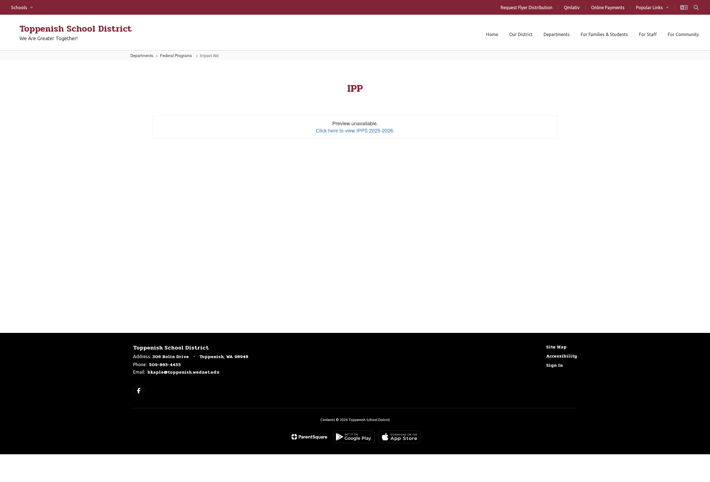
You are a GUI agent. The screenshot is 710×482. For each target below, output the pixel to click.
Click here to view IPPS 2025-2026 (354, 130)
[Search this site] (696, 7)
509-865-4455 (165, 364)
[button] (22, 7)
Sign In (554, 365)
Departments (141, 55)
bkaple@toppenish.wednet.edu (183, 372)
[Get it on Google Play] (353, 437)
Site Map (556, 346)
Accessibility (561, 356)
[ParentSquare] (309, 437)
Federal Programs (176, 55)
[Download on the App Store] (399, 437)
